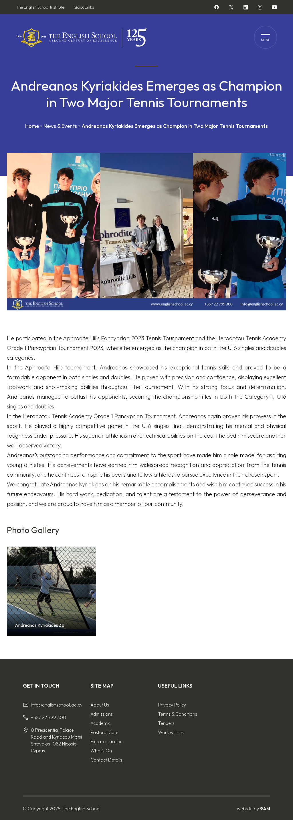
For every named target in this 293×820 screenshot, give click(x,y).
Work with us (171, 732)
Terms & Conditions (177, 714)
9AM (265, 808)
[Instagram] (260, 8)
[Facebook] (216, 8)
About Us (99, 705)
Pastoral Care (104, 732)
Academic (100, 723)
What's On (101, 751)
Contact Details (106, 760)
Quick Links (84, 7)
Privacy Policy (172, 705)
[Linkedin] (245, 8)
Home (32, 126)
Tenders (166, 723)
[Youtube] (274, 8)
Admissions (101, 714)
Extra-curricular (106, 741)
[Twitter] (231, 7)
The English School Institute (40, 7)
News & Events (60, 126)
